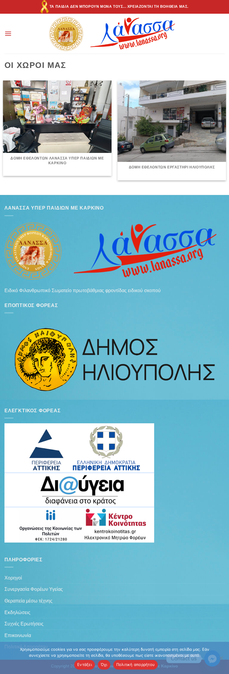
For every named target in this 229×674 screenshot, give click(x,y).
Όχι (104, 664)
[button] (8, 33)
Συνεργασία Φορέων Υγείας (33, 589)
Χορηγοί (13, 577)
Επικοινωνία (17, 635)
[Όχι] (221, 659)
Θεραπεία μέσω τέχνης (28, 600)
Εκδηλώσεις (17, 612)
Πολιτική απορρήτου (135, 664)
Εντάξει (84, 664)
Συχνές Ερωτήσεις (24, 623)
